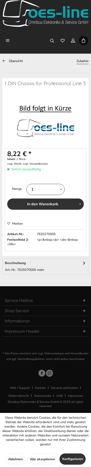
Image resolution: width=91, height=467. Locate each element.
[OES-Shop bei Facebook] (41, 374)
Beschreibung (15, 263)
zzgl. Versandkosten (35, 164)
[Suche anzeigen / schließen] (52, 40)
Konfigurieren (72, 459)
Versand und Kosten (64, 388)
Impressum (75, 396)
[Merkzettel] (62, 40)
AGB (59, 396)
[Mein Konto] (73, 40)
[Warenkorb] (83, 40)
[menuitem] (7, 40)
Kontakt (40, 388)
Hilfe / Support (20, 388)
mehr (40, 270)
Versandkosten (79, 353)
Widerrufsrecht (18, 396)
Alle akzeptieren (42, 459)
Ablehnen (15, 459)
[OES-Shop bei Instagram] (49, 374)
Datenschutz (42, 396)
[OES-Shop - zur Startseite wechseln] (45, 13)
